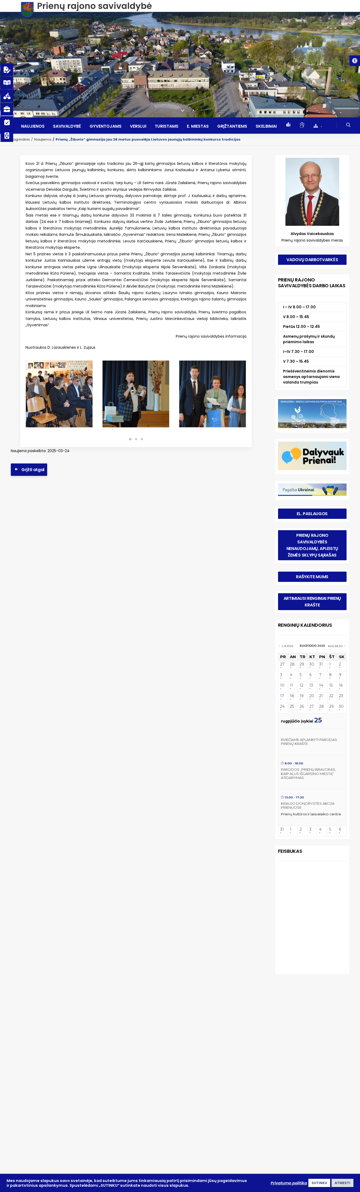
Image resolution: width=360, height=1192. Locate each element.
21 (321, 696)
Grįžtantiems (232, 126)
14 (321, 685)
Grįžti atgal (32, 470)
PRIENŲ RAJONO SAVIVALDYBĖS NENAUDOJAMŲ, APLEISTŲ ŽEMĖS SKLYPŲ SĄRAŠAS (312, 545)
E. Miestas (198, 126)
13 (311, 685)
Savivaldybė (67, 126)
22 (331, 696)
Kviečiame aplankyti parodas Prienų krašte (309, 742)
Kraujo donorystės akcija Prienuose (307, 805)
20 (311, 696)
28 (292, 664)
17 (282, 696)
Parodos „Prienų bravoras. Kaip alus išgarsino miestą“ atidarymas (308, 773)
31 (321, 664)
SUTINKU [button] (319, 1182)
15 (331, 685)
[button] (354, 60)
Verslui (138, 126)
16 (341, 685)
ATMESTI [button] (342, 1182)
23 (341, 696)
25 (292, 706)
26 (302, 706)
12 (301, 685)
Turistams (166, 126)
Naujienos (33, 126)
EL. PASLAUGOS (312, 514)
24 (282, 706)
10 (282, 685)
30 (311, 664)
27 (282, 664)
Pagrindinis (20, 139)
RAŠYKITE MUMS (312, 577)
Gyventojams (105, 126)
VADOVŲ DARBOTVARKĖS (312, 260)
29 (302, 664)
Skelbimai (266, 126)
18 (292, 696)
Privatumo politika (289, 1183)
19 (302, 696)
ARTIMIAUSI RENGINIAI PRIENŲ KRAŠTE (313, 601)
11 (291, 685)
